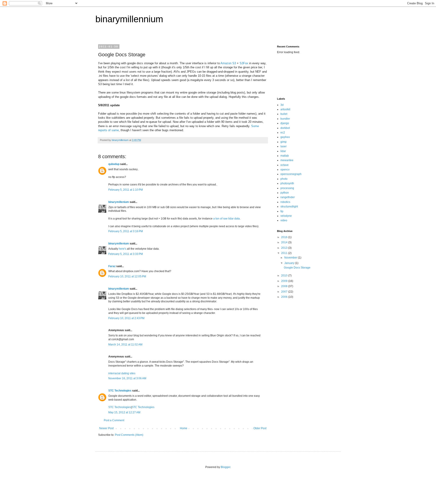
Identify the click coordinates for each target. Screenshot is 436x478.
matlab (284, 155)
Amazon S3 (228, 63)
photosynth (287, 183)
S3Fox (244, 63)
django (284, 123)
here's (122, 248)
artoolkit (285, 109)
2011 (284, 253)
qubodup (113, 164)
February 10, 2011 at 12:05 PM (127, 276)
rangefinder (287, 197)
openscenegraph (291, 174)
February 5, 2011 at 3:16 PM (125, 231)
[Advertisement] (291, 75)
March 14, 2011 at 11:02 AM (125, 344)
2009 (284, 281)
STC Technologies (119, 390)
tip (281, 211)
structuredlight (289, 206)
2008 (284, 286)
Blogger (225, 467)
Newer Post (106, 428)
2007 (284, 291)
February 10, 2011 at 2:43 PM (126, 318)
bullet (283, 114)
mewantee (286, 160)
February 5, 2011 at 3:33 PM (125, 254)
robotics (285, 202)
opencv (285, 169)
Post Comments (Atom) (129, 434)
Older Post (259, 428)
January (289, 263)
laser (283, 146)
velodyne (286, 215)
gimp (283, 141)
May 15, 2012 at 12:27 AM (124, 412)
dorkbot (285, 128)
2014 (284, 242)
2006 (284, 296)
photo (283, 178)
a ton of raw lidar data (226, 218)
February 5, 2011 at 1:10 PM (125, 189)
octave (284, 165)
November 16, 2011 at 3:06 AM (127, 378)
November (291, 257)
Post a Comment (114, 420)
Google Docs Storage (297, 267)
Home (183, 428)
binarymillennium (129, 19)
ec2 (282, 132)
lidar (283, 151)
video (283, 220)
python (284, 192)
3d (282, 104)
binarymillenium (118, 202)
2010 (284, 275)
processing (287, 188)
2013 (284, 247)
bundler (285, 118)
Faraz (112, 266)
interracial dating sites (121, 373)
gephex (285, 137)
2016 (284, 237)
